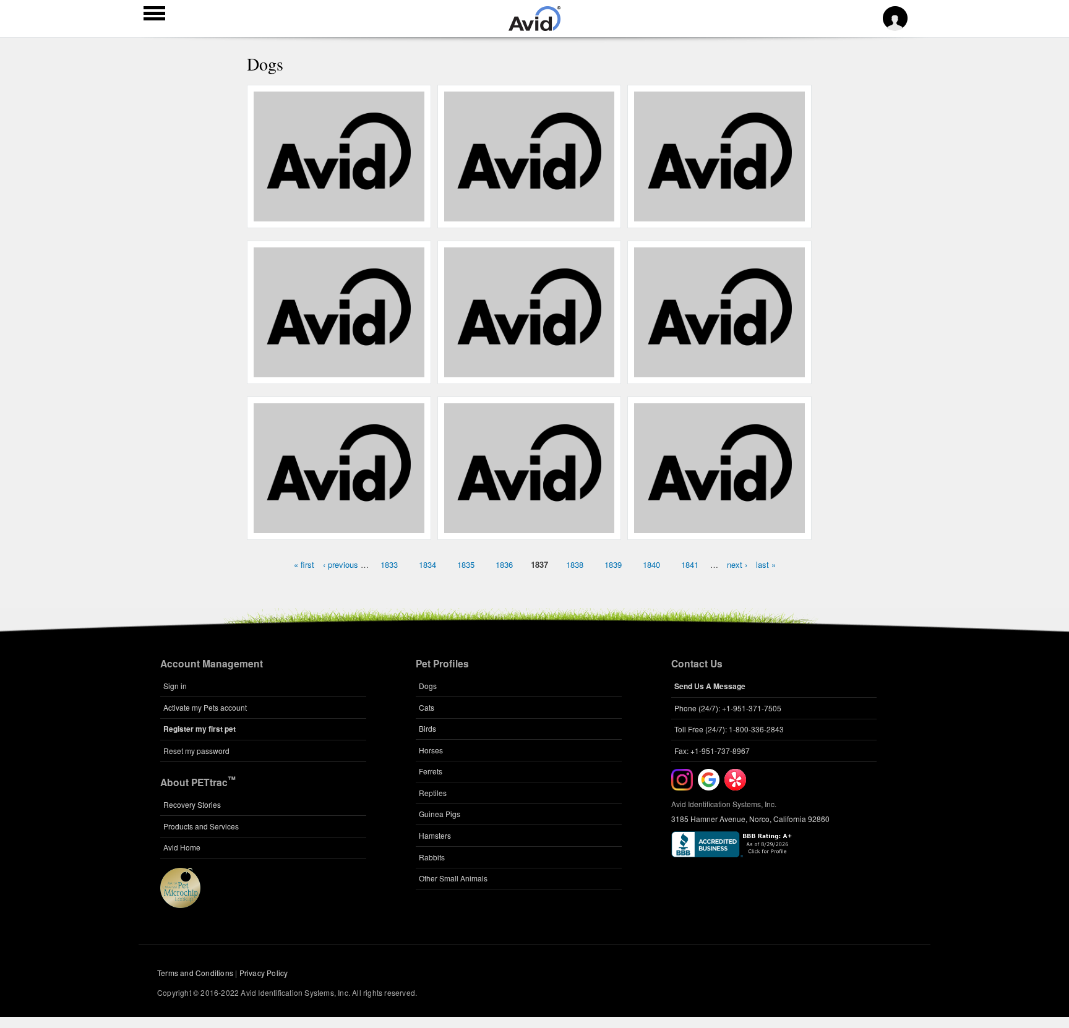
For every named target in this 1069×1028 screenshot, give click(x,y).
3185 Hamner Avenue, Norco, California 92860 (750, 818)
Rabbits (432, 857)
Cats (426, 707)
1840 (651, 564)
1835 (465, 564)
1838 (574, 564)
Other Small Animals (453, 878)
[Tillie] (719, 526)
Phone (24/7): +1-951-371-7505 (727, 708)
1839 (613, 564)
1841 (689, 564)
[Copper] (338, 370)
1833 (389, 564)
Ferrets (430, 771)
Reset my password (196, 750)
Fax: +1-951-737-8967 (712, 750)
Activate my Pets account (205, 707)
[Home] (534, 27)
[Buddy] (529, 370)
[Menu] (154, 15)
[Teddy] (719, 214)
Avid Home (181, 847)
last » (766, 564)
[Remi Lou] (719, 370)
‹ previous (340, 564)
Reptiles (433, 792)
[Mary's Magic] (529, 214)
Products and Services (201, 826)
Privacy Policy (263, 972)
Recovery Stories (192, 804)
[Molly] (338, 526)
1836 (504, 564)
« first (304, 564)
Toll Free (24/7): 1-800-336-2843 (729, 729)
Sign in (175, 685)
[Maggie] (338, 214)
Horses (431, 750)
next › (737, 564)
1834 (427, 564)
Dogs (428, 685)
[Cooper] (529, 526)
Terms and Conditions (195, 972)
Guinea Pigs (439, 813)
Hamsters (435, 835)
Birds (427, 728)
